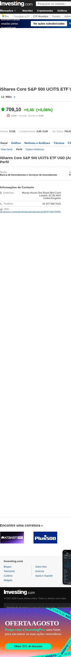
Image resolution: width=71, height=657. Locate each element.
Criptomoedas (45, 10)
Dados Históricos (35, 149)
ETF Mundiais (40, 16)
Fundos (56, 16)
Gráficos (62, 10)
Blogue (7, 566)
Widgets (8, 580)
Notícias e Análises (37, 143)
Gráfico (16, 143)
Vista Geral (6, 149)
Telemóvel (9, 571)
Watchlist (27, 10)
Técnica (59, 143)
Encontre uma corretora (20, 525)
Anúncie (39, 571)
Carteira (8, 575)
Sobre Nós (41, 566)
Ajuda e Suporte (44, 575)
